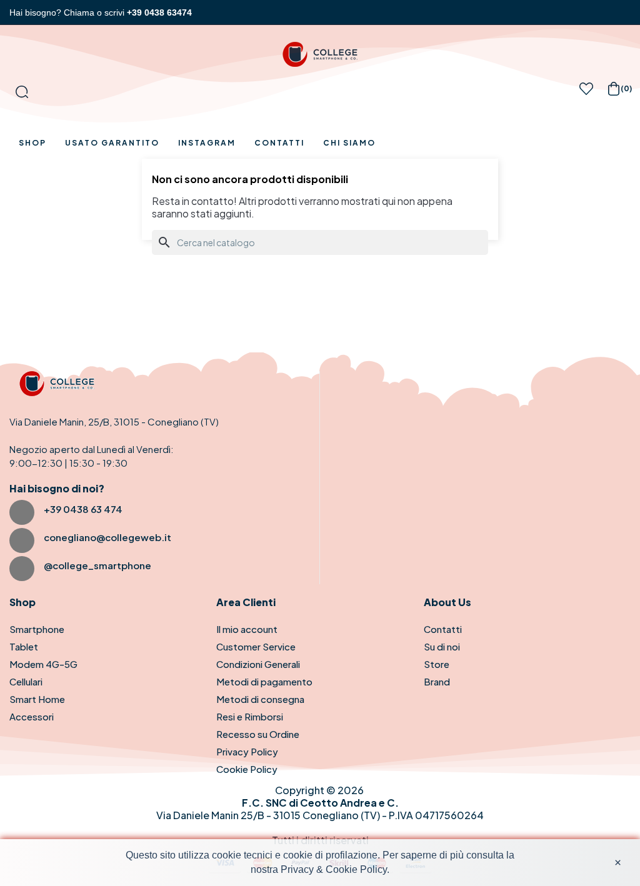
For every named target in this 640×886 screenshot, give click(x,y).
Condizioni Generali (258, 664)
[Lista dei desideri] (586, 92)
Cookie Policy (247, 769)
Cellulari (25, 681)
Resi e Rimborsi (249, 716)
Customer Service (256, 646)
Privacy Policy (247, 751)
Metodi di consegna (260, 699)
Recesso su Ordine (257, 734)
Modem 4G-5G (43, 664)
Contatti (443, 629)
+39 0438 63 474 (83, 509)
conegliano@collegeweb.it (107, 537)
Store (436, 664)
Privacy (297, 869)
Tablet (23, 646)
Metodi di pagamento (264, 681)
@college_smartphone (97, 565)
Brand (437, 681)
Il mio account (247, 629)
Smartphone (36, 629)
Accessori (31, 716)
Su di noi (442, 646)
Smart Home (37, 699)
